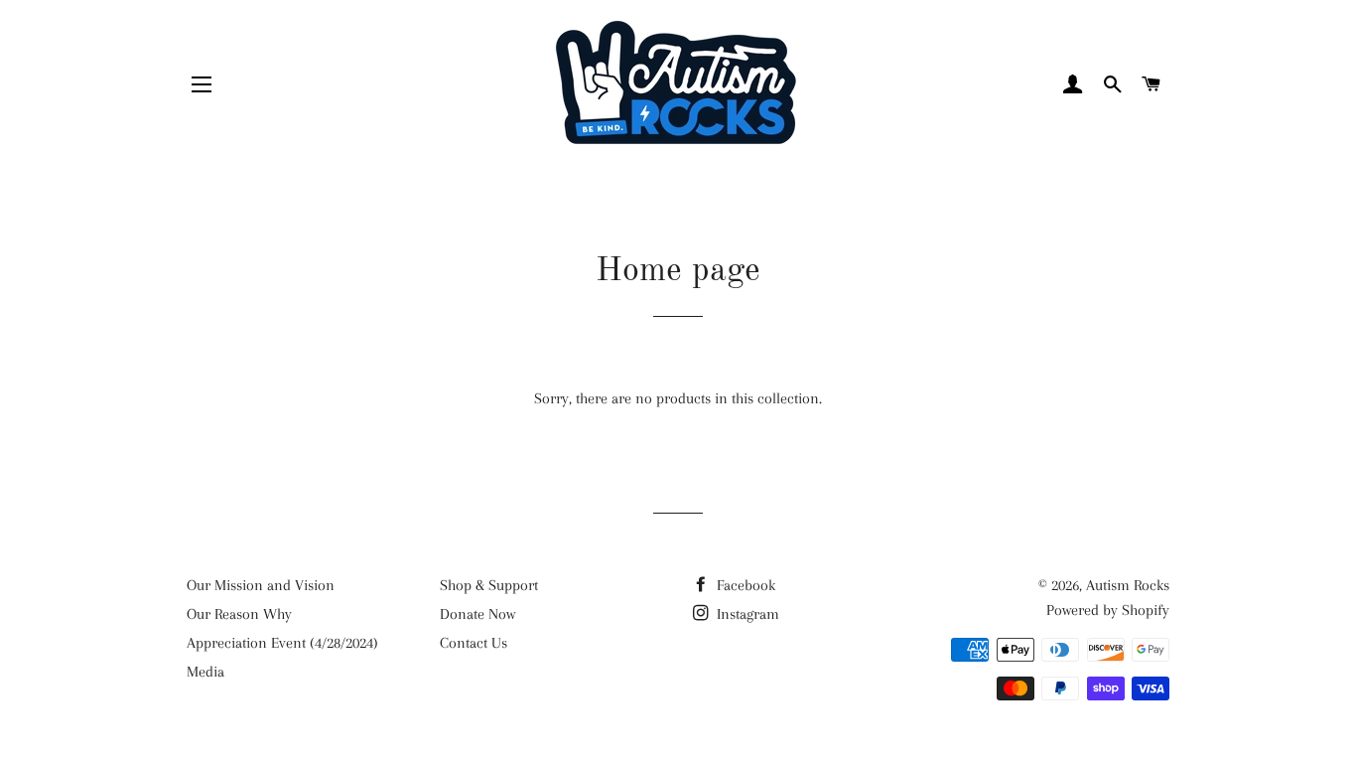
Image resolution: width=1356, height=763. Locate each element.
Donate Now (477, 614)
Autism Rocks (1127, 585)
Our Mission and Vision (261, 585)
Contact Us (473, 643)
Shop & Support (489, 585)
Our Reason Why (239, 614)
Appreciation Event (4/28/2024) (282, 643)
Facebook (744, 585)
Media (205, 672)
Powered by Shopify (1107, 610)
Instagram (746, 614)
